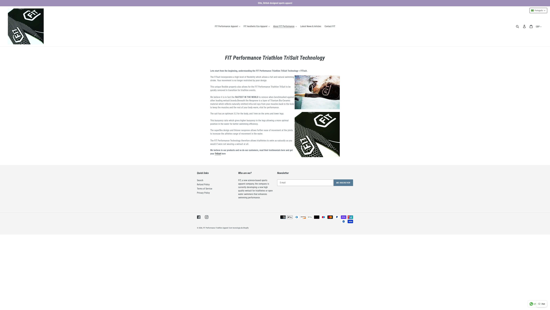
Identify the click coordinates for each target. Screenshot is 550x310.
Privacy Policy (203, 192)
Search (200, 180)
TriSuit (218, 153)
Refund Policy (203, 184)
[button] (538, 10)
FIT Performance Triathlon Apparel (215, 228)
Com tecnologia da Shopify (239, 228)
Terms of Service (204, 188)
